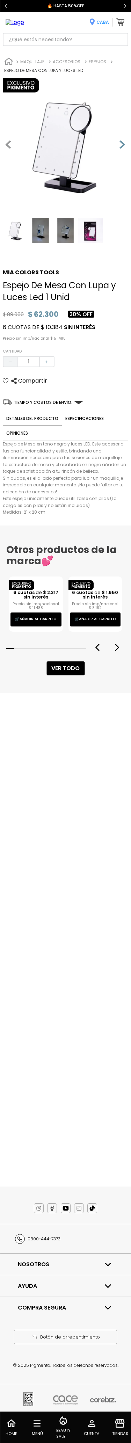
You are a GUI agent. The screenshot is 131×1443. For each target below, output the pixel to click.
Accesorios (66, 62)
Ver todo (65, 720)
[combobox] (65, 39)
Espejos (97, 62)
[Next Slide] (125, 5)
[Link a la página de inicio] (9, 62)
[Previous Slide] (6, 5)
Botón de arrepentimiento (70, 1337)
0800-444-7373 (44, 1239)
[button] (10, 700)
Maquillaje (32, 62)
